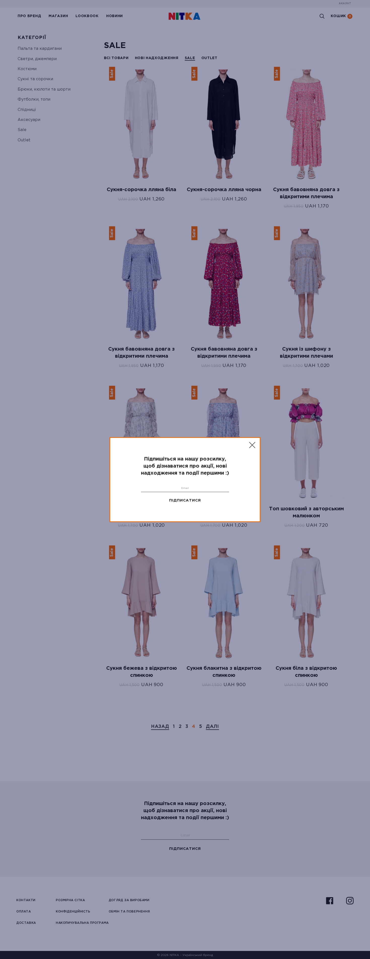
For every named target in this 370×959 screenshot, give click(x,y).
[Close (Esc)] (252, 445)
